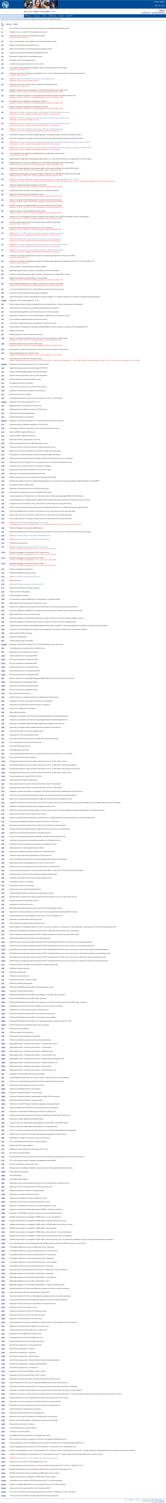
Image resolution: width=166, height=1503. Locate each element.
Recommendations (45, 11)
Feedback (131, 1500)
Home (25, 11)
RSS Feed (9, 24)
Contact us (137, 1500)
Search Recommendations (158, 12)
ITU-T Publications (160, 1501)
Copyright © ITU (146, 1500)
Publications (36, 11)
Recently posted (145, 12)
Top (126, 1500)
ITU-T (30, 11)
